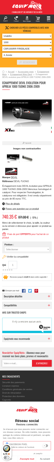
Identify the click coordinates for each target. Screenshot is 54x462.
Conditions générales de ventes (17, 389)
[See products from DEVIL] (11, 171)
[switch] (6, 457)
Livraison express (10, 386)
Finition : (9, 244)
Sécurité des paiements (13, 382)
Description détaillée (13, 296)
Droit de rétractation (11, 393)
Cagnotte (6, 400)
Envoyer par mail (12, 291)
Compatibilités (10, 305)
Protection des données (13, 396)
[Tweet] (30, 291)
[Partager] (24, 291)
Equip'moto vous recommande (17, 339)
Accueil (3, 72)
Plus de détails (13, 203)
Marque (6, 177)
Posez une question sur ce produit (22, 208)
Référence (8, 181)
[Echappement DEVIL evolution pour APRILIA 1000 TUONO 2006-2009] (13, 158)
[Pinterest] (36, 291)
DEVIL (14, 177)
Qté (4, 265)
